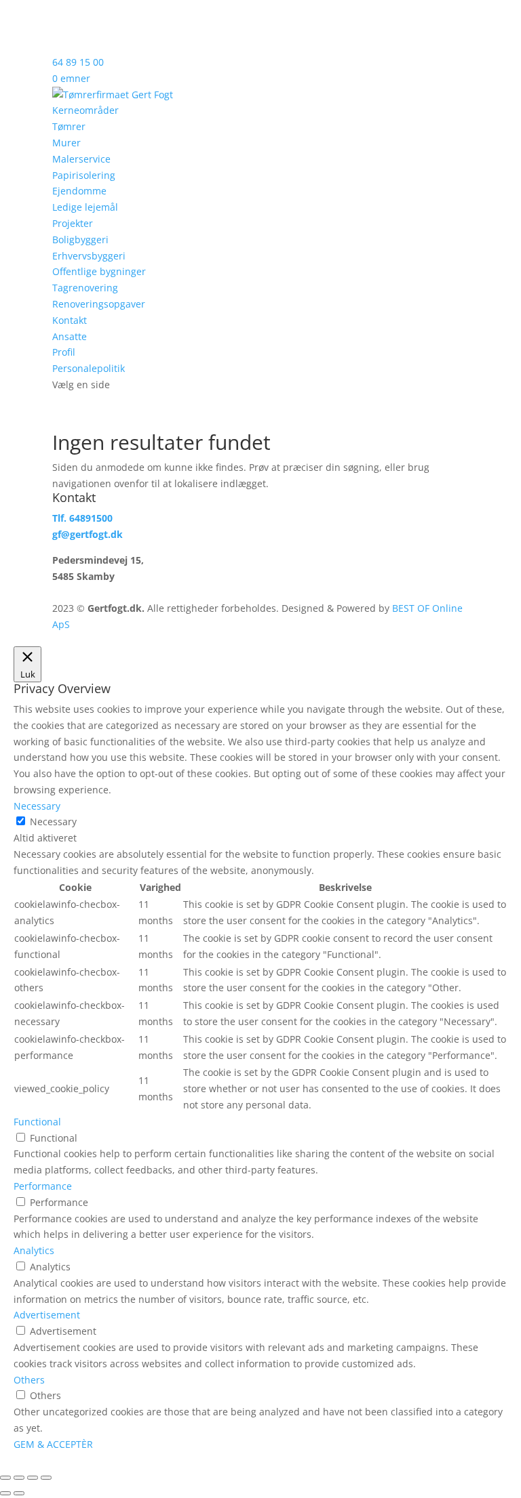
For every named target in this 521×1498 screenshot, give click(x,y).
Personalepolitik (88, 368)
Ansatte (69, 336)
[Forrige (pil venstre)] (5, 1493)
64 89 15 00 (78, 62)
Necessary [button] (37, 805)
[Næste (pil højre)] (19, 1493)
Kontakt (69, 320)
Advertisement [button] (47, 1314)
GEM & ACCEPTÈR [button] (53, 1444)
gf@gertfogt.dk (87, 534)
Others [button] (29, 1379)
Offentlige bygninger (99, 271)
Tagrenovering (85, 287)
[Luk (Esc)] (46, 1478)
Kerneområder (85, 110)
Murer (66, 142)
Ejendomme (79, 190)
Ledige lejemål (85, 207)
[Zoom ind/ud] (5, 1478)
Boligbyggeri (80, 239)
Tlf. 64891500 (82, 518)
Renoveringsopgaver (98, 303)
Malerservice (81, 158)
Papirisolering (83, 175)
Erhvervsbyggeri (89, 255)
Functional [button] (37, 1121)
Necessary (53, 821)
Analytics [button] (34, 1250)
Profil (63, 352)
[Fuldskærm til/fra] (19, 1478)
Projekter (72, 223)
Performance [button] (43, 1186)
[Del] (32, 1478)
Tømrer (68, 126)
